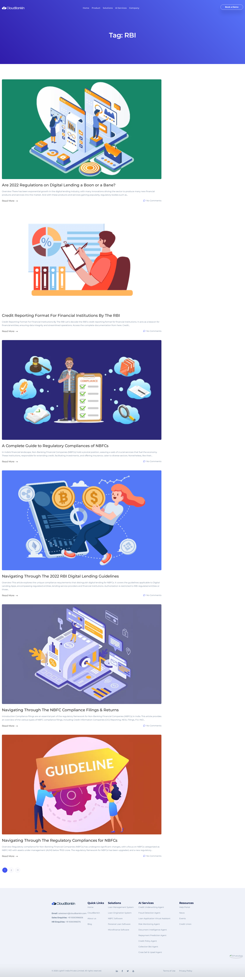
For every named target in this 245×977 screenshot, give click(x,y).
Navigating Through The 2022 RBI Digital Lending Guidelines (60, 576)
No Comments (153, 201)
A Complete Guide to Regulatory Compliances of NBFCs (55, 446)
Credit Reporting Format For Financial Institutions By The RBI (61, 315)
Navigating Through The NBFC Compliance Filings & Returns (60, 710)
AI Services (121, 8)
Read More (8, 201)
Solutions (108, 8)
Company (134, 8)
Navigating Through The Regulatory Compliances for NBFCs (59, 840)
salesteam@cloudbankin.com (72, 913)
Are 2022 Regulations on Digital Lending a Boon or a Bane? (58, 185)
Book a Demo (231, 7)
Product (96, 8)
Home (86, 8)
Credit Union (185, 924)
